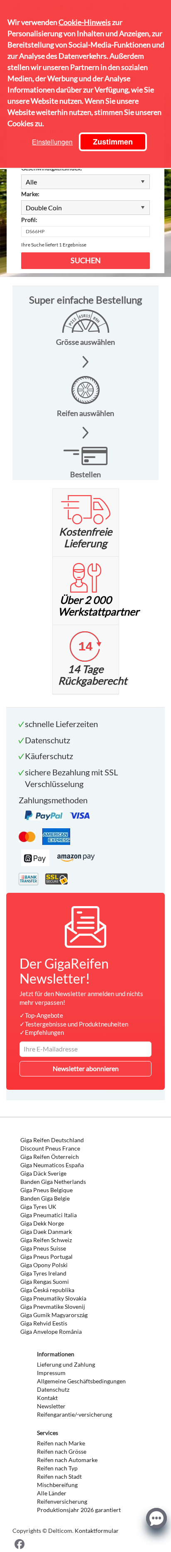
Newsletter (51, 1406)
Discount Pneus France (50, 1148)
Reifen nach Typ (57, 1468)
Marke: (30, 193)
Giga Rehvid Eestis (43, 1323)
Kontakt (47, 1397)
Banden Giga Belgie (45, 1198)
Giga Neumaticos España (52, 1164)
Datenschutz (53, 1389)
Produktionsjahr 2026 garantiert (79, 1509)
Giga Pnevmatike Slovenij (52, 1306)
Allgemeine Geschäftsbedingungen (81, 1381)
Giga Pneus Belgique (46, 1189)
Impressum (51, 1372)
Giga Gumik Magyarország (54, 1314)
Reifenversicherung (62, 1501)
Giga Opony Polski (44, 1264)
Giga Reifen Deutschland (52, 1139)
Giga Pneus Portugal (46, 1256)
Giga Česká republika (47, 1289)
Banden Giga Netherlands (53, 1181)
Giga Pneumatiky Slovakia (53, 1298)
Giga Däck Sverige (43, 1173)
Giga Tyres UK (38, 1206)
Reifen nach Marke (61, 1443)
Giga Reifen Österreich (49, 1156)
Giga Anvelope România (51, 1331)
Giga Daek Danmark (46, 1231)
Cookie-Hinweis (85, 22)
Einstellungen (52, 142)
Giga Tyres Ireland (43, 1273)
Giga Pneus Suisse (43, 1248)
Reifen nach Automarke (67, 1459)
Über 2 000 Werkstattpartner (98, 605)
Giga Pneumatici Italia (48, 1214)
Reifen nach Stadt (59, 1476)
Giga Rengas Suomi (44, 1281)
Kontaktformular (97, 1530)
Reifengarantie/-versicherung (74, 1414)
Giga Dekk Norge (42, 1223)
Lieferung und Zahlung (66, 1364)
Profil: (29, 219)
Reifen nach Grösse (61, 1451)
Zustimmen (113, 141)
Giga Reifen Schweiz (46, 1239)
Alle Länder (51, 1493)
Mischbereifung (57, 1484)
